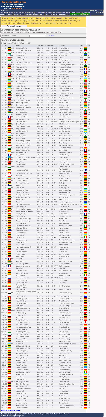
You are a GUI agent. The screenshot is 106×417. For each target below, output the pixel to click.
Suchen (51, 36)
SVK (72, 12)
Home (2, 14)
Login (97, 12)
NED (57, 12)
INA (44, 12)
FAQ (54, 14)
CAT (15, 12)
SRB (69, 12)
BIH (10, 12)
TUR (77, 12)
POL (59, 12)
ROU (64, 12)
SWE (74, 12)
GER (39, 12)
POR (62, 12)
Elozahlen (48, 14)
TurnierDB (9, 14)
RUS (67, 12)
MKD (51, 12)
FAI (32, 12)
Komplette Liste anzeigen (10, 410)
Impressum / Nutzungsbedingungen (12, 416)
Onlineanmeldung (63, 14)
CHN (17, 12)
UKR (79, 12)
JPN (49, 12)
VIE (82, 12)
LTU (54, 12)
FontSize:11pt (86, 12)
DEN (25, 12)
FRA (37, 12)
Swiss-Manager (76, 14)
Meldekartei (39, 14)
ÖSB (84, 14)
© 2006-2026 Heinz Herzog (33, 414)
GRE (42, 12)
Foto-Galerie (29, 14)
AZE (7, 12)
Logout (101, 12)
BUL (12, 12)
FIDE (88, 14)
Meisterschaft (19, 14)
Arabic (1, 12)
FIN (34, 12)
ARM (5, 12)
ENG (27, 12)
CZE (22, 12)
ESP (30, 12)
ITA (46, 12)
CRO (20, 12)
